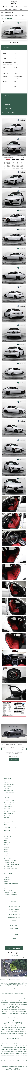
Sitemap (20, 1066)
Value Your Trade (7, 786)
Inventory (7, 778)
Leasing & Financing (11, 800)
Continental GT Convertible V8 (10, 894)
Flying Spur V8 (7, 877)
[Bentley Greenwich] (14, 2)
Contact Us (6, 833)
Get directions (14, 948)
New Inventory (7, 780)
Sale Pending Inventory (9, 790)
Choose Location (14, 955)
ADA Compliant (16, 1068)
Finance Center (7, 804)
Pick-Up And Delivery (8, 821)
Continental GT (7, 858)
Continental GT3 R (8, 873)
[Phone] (16, 6)
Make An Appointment (8, 813)
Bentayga (6, 851)
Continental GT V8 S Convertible (11, 871)
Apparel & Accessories (9, 819)
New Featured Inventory (9, 784)
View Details (14, 759)
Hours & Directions (8, 834)
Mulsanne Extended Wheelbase (11, 883)
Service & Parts (9, 811)
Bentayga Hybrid (7, 853)
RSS (16, 1066)
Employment (6, 838)
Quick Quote (6, 788)
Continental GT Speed (9, 862)
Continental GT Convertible (10, 860)
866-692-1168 (16, 917)
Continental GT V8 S (8, 870)
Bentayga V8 (7, 856)
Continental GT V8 (8, 866)
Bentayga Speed (7, 855)
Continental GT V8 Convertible (10, 868)
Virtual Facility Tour (8, 836)
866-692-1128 (16, 914)
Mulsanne (6, 881)
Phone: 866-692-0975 (14, 756)
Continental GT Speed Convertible (11, 864)
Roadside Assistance (8, 822)
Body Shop (6, 824)
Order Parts (6, 817)
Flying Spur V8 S (7, 879)
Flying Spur (6, 875)
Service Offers (7, 815)
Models (6, 847)
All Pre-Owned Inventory (9, 782)
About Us (6, 844)
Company (7, 831)
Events (5, 840)
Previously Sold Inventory (9, 792)
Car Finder (7, 797)
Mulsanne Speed (7, 885)
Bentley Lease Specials (9, 802)
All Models (6, 849)
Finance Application (8, 806)
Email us (14, 920)
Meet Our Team (7, 842)
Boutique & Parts (10, 827)
